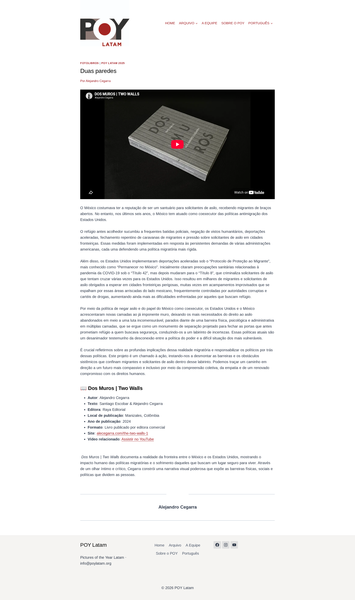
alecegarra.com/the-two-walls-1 (122, 433)
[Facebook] (217, 545)
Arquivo (175, 545)
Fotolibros (89, 63)
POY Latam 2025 (113, 63)
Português (190, 553)
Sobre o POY (232, 23)
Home (170, 23)
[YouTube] (234, 545)
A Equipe (209, 23)
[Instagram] (225, 545)
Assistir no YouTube (137, 439)
